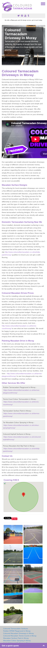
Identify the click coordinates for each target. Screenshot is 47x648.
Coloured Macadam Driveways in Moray (18, 633)
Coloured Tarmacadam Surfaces (15, 628)
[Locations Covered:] (2, 3)
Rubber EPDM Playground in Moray (16, 631)
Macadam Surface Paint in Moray (16, 638)
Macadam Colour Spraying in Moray (17, 641)
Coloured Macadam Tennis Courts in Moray (19, 636)
